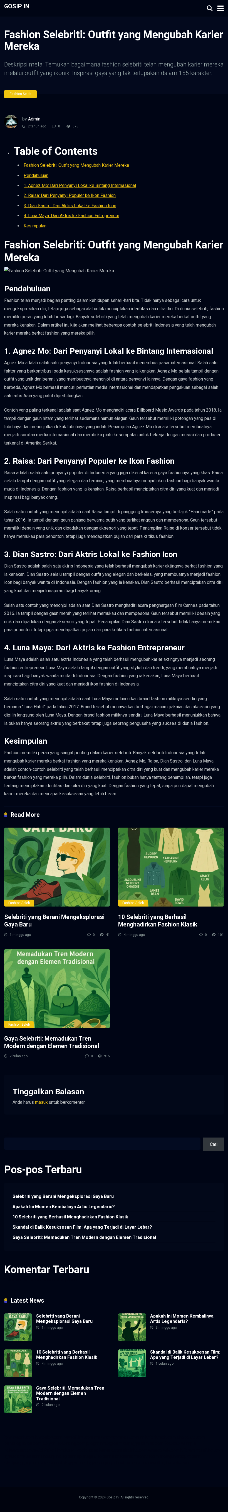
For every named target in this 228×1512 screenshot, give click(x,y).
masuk (41, 1102)
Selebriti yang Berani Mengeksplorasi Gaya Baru (63, 1196)
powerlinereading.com (64, 1443)
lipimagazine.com (94, 1456)
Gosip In (16, 6)
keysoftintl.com (78, 1437)
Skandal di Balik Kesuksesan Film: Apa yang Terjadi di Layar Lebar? (82, 1227)
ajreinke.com (135, 1450)
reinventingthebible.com (166, 1462)
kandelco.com (48, 1437)
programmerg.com (104, 1443)
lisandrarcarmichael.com (135, 1456)
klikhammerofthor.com (201, 1450)
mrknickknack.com (158, 1437)
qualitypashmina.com (143, 1443)
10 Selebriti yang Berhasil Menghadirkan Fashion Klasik (157, 920)
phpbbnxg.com (191, 1437)
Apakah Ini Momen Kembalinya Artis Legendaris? (64, 1206)
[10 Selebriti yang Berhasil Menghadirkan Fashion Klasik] (171, 867)
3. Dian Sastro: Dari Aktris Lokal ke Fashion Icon (70, 205)
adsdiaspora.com (105, 1450)
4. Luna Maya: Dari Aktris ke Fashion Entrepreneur (71, 215)
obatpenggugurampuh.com (29, 1462)
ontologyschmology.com (80, 1462)
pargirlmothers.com (123, 1462)
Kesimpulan (35, 226)
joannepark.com (19, 1437)
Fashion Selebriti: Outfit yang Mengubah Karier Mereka (76, 165)
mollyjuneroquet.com (180, 1456)
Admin (34, 119)
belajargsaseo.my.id (23, 1450)
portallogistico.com (22, 1443)
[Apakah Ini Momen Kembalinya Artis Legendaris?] (132, 1339)
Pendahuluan (36, 175)
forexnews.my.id (180, 1443)
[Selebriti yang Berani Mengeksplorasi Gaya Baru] (57, 867)
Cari (8, 1134)
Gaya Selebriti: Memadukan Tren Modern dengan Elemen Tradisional (51, 1042)
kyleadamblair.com (22, 1456)
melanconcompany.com (116, 1437)
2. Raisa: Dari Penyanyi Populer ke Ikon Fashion (70, 195)
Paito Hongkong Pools (66, 1450)
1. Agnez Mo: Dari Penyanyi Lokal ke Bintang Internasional (80, 185)
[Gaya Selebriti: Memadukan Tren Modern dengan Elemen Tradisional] (57, 988)
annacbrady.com (163, 1450)
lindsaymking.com (58, 1456)
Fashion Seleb (20, 94)
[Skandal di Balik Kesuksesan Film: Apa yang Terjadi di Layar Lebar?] (132, 1375)
